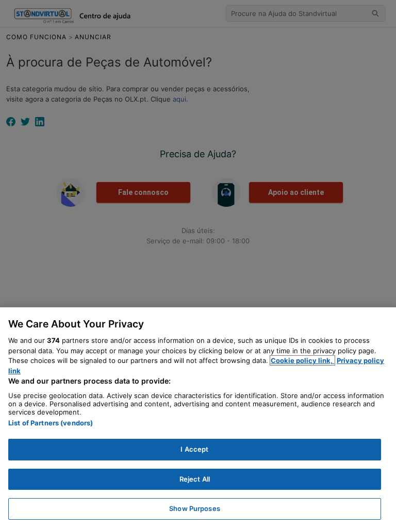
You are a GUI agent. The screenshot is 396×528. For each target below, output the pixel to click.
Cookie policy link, (302, 360)
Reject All (194, 479)
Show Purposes (194, 508)
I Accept (194, 449)
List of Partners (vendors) (50, 423)
